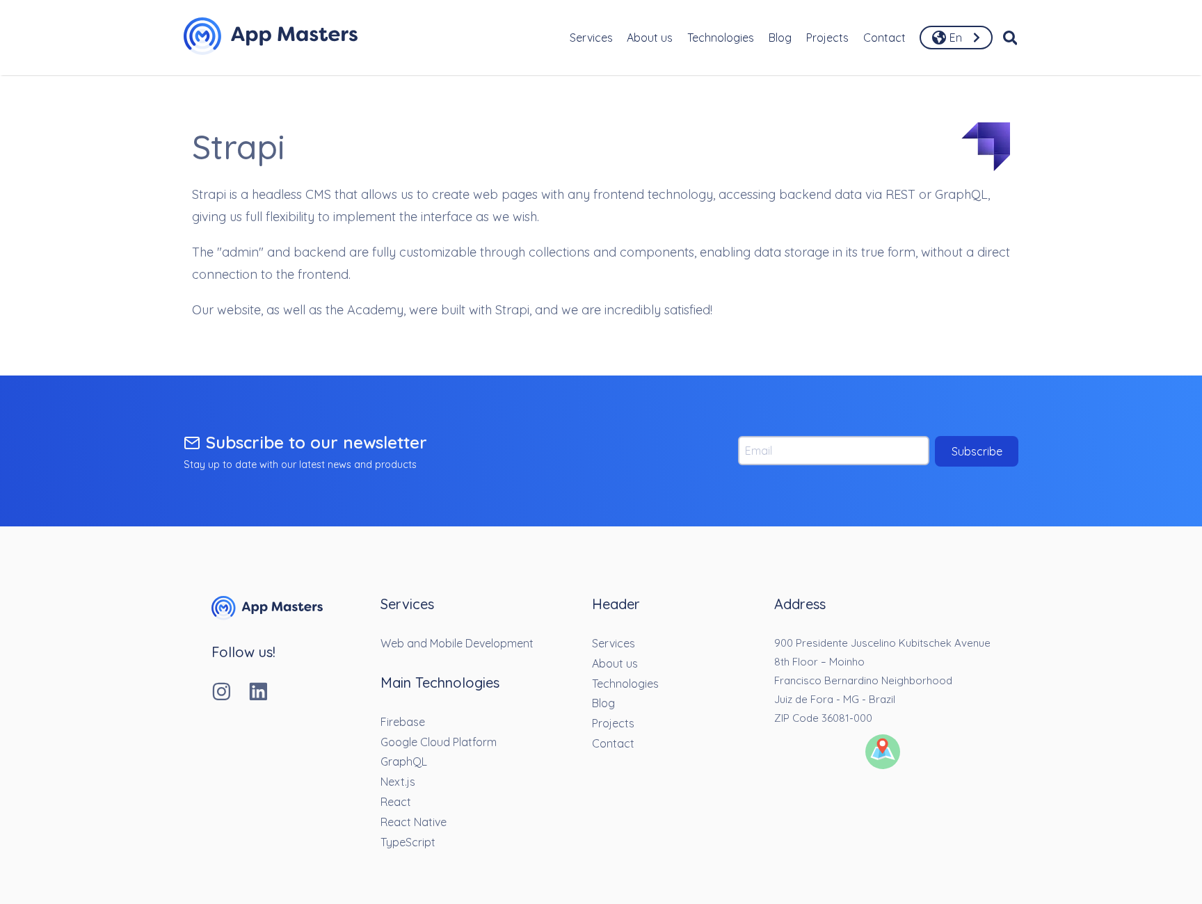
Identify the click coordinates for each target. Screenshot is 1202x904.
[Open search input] (1010, 37)
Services (591, 38)
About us (650, 38)
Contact (884, 38)
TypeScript (407, 842)
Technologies (720, 38)
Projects (827, 38)
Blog (780, 38)
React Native (413, 822)
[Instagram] (229, 692)
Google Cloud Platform (438, 742)
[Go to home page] (267, 616)
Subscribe (977, 451)
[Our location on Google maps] (882, 753)
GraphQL (403, 761)
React (395, 802)
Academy (375, 310)
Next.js (397, 782)
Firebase (402, 722)
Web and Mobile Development (457, 643)
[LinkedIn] (266, 692)
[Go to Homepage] (271, 37)
